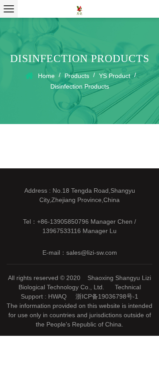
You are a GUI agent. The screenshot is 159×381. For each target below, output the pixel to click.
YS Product (114, 75)
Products (76, 75)
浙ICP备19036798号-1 (107, 296)
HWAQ (57, 296)
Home (46, 75)
